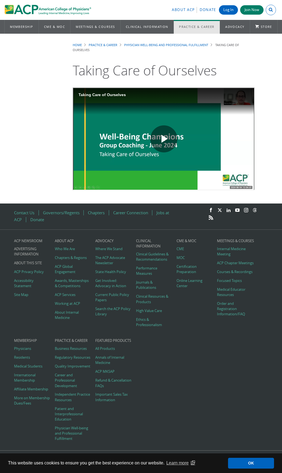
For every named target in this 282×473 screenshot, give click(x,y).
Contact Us (24, 212)
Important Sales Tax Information (111, 397)
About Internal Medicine (67, 315)
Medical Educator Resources (231, 292)
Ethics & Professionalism (149, 322)
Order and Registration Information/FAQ (231, 308)
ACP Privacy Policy (29, 271)
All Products (105, 348)
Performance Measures (146, 271)
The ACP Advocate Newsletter (110, 260)
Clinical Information (147, 27)
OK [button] (251, 463)
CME (180, 249)
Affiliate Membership (31, 389)
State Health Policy (110, 271)
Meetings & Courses (95, 27)
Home (77, 45)
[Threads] (255, 210)
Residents (22, 357)
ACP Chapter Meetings (235, 263)
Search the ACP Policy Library (113, 311)
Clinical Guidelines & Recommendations (152, 257)
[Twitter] (220, 210)
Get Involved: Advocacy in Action (110, 283)
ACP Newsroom (28, 241)
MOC (181, 257)
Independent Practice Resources (72, 397)
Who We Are (65, 249)
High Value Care (149, 310)
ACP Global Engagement (65, 269)
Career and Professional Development (66, 380)
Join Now (252, 9)
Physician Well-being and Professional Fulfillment (166, 45)
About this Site (28, 263)
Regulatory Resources (72, 357)
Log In (228, 9)
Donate (208, 9)
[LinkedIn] (228, 210)
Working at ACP (67, 303)
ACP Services (65, 294)
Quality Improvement (72, 366)
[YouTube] (237, 210)
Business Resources (71, 348)
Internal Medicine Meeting (231, 252)
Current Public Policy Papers (112, 297)
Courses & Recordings (235, 271)
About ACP (183, 9)
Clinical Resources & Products (152, 299)
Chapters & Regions (71, 257)
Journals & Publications (146, 285)
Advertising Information (26, 252)
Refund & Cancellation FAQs (113, 383)
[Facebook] (211, 210)
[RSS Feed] (211, 218)
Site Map (21, 294)
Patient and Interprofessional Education (69, 414)
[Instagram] (246, 210)
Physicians (22, 348)
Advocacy (235, 27)
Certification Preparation (187, 269)
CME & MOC (54, 27)
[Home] (47, 10)
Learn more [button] (177, 463)
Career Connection (130, 212)
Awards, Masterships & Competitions (72, 283)
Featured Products (113, 340)
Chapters (96, 212)
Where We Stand (109, 249)
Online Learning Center (189, 283)
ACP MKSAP (105, 371)
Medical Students (28, 366)
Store (266, 27)
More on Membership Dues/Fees (32, 401)
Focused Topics (229, 280)
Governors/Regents (61, 212)
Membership (21, 27)
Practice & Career (197, 27)
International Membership (25, 378)
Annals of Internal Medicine (109, 360)
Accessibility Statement (24, 283)
